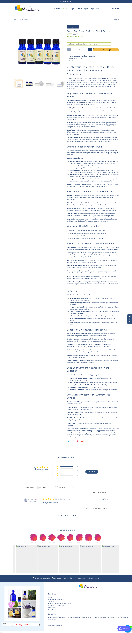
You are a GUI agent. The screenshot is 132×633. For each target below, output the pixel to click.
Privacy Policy (52, 607)
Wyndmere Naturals (57, 625)
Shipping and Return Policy (56, 599)
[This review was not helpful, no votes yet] (106, 508)
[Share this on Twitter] (68, 441)
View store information (75, 61)
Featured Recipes (82, 9)
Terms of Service (53, 609)
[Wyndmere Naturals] (27, 8)
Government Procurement (56, 605)
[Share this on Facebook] (73, 441)
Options (69, 41)
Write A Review (92, 472)
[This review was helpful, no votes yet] (103, 508)
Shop (64, 9)
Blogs (72, 9)
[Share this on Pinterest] (77, 441)
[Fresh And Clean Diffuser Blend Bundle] (39, 51)
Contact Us (51, 597)
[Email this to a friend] (82, 441)
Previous (116, 19)
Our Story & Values (22, 624)
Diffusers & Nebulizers (23, 19)
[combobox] (48, 487)
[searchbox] (30, 487)
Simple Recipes (95, 9)
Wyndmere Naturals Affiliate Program (59, 603)
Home (56, 9)
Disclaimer (51, 601)
